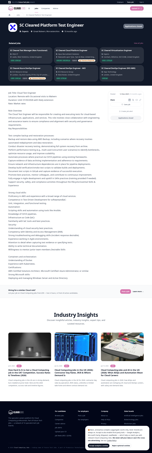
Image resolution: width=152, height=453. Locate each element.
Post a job (130, 2)
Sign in (142, 2)
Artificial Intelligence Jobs (133, 415)
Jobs (36, 8)
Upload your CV (60, 432)
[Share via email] (137, 100)
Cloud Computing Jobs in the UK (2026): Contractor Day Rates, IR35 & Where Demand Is (74, 373)
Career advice (60, 424)
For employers (83, 419)
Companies (45, 8)
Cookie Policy (111, 440)
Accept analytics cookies (98, 446)
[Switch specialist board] (29, 8)
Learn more (138, 291)
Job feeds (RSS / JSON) (63, 436)
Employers (120, 2)
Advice (55, 8)
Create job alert (127, 111)
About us (104, 415)
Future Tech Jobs (23, 2)
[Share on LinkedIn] (129, 100)
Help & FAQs (105, 419)
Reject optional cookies (121, 446)
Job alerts (58, 428)
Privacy (103, 424)
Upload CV (136, 8)
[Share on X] (133, 100)
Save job (127, 104)
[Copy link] (140, 100)
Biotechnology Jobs (131, 419)
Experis (25, 31)
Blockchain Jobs (130, 424)
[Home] (9, 15)
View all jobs (138, 43)
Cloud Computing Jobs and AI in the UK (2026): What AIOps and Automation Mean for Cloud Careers (122, 373)
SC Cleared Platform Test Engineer (39, 15)
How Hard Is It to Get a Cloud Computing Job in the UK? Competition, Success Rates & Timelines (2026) (29, 373)
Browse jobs (59, 415)
